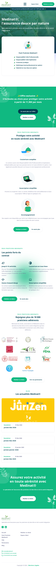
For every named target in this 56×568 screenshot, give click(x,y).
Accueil (4, 532)
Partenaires (5, 543)
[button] (25, 4)
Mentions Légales (33, 565)
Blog (3, 545)
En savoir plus (36, 229)
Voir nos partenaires (36, 380)
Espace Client (35, 4)
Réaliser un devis (48, 4)
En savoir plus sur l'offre (28, 111)
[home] (6, 4)
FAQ (3, 540)
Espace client (24, 535)
